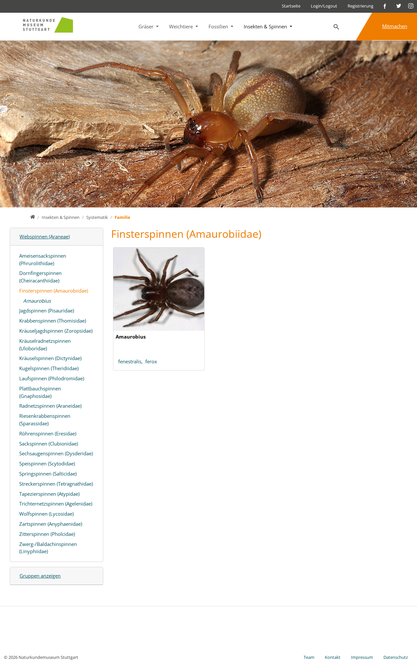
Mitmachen (394, 26)
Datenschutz (395, 657)
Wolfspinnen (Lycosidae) (46, 513)
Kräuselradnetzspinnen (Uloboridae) (45, 345)
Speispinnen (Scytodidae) (47, 463)
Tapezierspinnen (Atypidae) (49, 494)
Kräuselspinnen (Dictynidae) (50, 358)
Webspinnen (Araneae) (45, 236)
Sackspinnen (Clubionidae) (48, 443)
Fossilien (218, 26)
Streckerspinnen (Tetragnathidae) (56, 483)
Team (309, 657)
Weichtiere (181, 26)
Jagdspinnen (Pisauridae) (46, 310)
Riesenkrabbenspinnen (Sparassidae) (44, 420)
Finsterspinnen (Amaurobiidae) (53, 290)
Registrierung (360, 6)
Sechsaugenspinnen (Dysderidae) (56, 453)
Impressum (362, 657)
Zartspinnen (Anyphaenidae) (50, 524)
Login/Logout (324, 6)
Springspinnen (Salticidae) (48, 473)
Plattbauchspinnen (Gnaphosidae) (40, 392)
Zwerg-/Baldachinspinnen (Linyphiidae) (48, 548)
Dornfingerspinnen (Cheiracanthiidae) (40, 277)
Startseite (291, 6)
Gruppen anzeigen (40, 575)
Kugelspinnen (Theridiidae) (49, 368)
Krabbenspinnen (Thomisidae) (52, 320)
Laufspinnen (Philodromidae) (51, 378)
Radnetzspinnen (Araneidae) (50, 405)
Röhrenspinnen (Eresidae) (47, 433)
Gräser (146, 26)
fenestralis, (131, 361)
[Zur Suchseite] (336, 27)
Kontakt (332, 657)
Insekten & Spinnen (266, 26)
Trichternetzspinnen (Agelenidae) (55, 503)
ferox (151, 361)
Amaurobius (37, 300)
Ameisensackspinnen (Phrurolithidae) (42, 259)
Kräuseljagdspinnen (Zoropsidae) (56, 330)
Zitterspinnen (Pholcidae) (47, 534)
